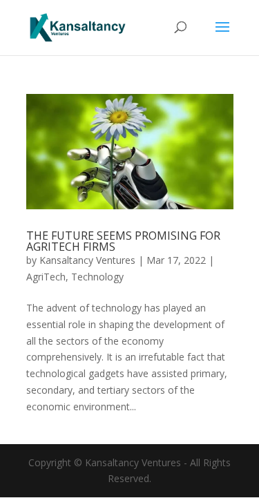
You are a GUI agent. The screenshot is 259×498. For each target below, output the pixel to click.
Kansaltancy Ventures (87, 260)
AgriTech (46, 276)
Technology (97, 276)
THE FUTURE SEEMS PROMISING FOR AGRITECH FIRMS (123, 241)
